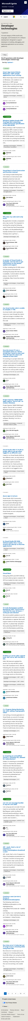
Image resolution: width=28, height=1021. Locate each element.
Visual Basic (7, 573)
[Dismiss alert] (25, 2)
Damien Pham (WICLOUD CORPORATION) (13, 337)
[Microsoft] (14, 17)
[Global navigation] (1, 16)
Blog (22, 1010)
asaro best (9, 484)
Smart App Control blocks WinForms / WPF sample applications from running (12, 73)
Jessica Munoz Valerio (12, 296)
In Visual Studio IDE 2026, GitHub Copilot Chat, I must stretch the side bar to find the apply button (13, 543)
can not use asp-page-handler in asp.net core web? (13, 803)
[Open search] (20, 16)
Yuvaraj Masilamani (11, 102)
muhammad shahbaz (11, 697)
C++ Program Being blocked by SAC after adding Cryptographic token (14, 710)
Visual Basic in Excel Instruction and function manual (14, 171)
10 (20, 993)
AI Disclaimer (4, 1010)
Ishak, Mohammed (11, 290)
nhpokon (8, 785)
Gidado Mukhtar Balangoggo (14, 561)
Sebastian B (9, 478)
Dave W (8, 590)
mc (7, 827)
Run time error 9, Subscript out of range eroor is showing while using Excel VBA (14, 946)
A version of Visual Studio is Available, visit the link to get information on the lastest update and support (13, 262)
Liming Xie (9, 638)
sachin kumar (9, 976)
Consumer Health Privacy (7, 1014)
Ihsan (7, 523)
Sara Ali (8, 555)
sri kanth (8, 877)
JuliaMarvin (9, 529)
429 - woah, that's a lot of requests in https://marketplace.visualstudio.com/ (14, 849)
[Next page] (24, 993)
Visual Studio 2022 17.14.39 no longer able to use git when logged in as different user (13, 451)
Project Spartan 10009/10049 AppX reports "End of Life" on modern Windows (13, 401)
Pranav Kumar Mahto (11, 330)
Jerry (7, 380)
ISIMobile (8, 152)
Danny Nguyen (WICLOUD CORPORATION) (13, 386)
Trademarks (16, 1016)
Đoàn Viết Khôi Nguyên (12, 430)
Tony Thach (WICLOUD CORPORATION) (12, 204)
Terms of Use (20, 1014)
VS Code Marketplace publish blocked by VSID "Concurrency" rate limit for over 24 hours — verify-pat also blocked (14, 610)
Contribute (4, 1012)
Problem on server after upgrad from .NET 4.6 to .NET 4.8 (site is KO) (14, 657)
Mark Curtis (9, 925)
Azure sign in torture (10, 496)
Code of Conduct (5, 1016)
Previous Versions (14, 1010)
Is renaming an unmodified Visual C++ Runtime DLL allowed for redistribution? (14, 757)
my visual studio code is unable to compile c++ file (14, 309)
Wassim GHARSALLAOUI (12, 691)
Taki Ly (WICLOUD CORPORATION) (15, 644)
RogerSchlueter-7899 (11, 242)
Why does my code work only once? (13, 217)
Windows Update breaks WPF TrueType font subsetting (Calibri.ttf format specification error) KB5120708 (13, 123)
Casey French (9, 736)
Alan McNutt (9, 197)
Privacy (10, 1012)
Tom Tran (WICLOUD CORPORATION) (11, 834)
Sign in (25, 17)
